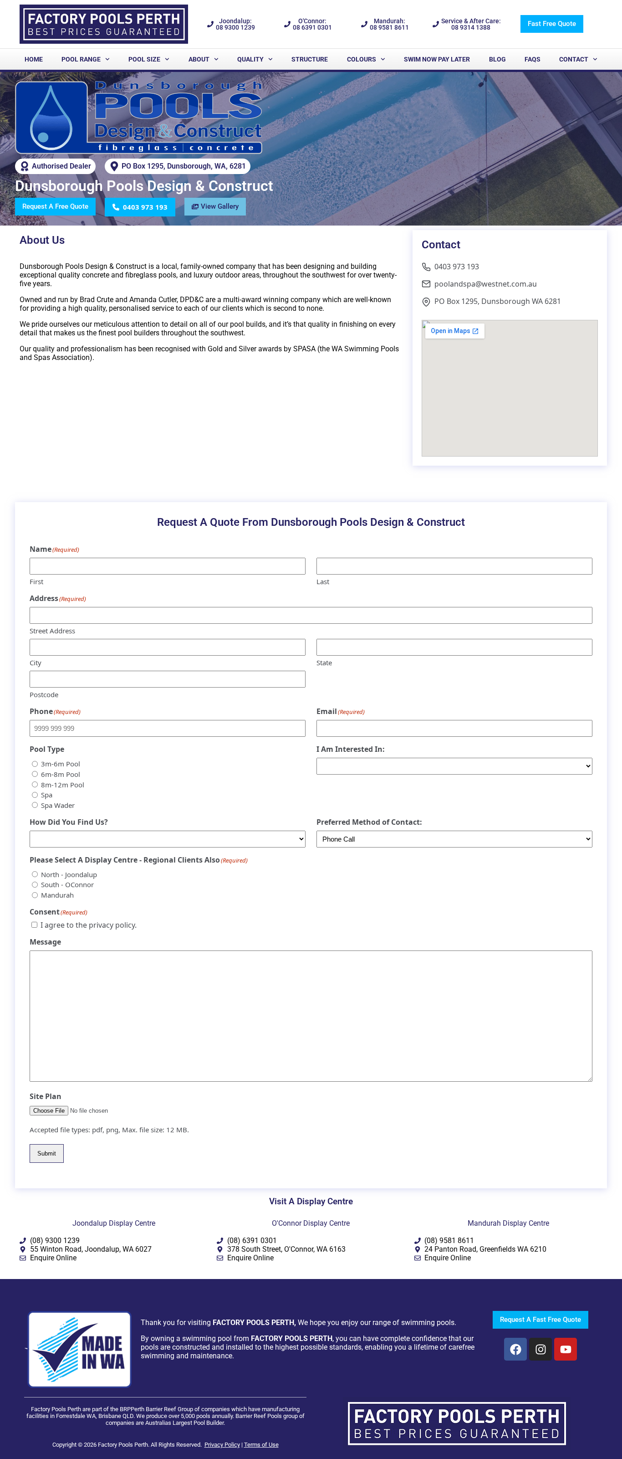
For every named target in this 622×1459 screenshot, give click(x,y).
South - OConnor (67, 884)
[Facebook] (515, 1349)
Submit (46, 1153)
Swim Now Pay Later (437, 59)
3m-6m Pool (60, 763)
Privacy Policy (222, 1444)
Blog (497, 59)
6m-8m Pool (60, 774)
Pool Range (81, 59)
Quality (250, 59)
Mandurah (57, 894)
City (35, 662)
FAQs (532, 59)
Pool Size (144, 59)
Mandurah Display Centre (508, 1223)
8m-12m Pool (62, 784)
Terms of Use (261, 1444)
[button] (140, 207)
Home (34, 59)
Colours (361, 59)
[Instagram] (540, 1349)
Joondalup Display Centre (113, 1223)
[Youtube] (565, 1349)
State (324, 662)
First (36, 581)
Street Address (52, 630)
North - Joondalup (69, 874)
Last (322, 581)
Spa (46, 794)
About (199, 59)
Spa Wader (58, 805)
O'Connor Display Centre (311, 1223)
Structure (309, 59)
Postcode (44, 694)
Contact (573, 59)
